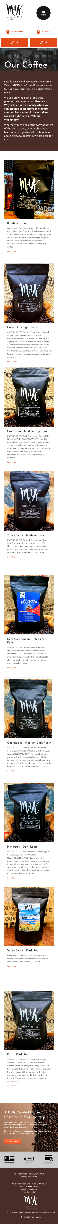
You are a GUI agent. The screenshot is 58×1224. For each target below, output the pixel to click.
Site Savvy (36, 1217)
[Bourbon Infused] (29, 189)
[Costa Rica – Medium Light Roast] (29, 397)
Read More (11, 251)
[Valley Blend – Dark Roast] (29, 916)
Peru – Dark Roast (19, 1054)
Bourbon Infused (17, 223)
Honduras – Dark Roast (22, 847)
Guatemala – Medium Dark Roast (29, 743)
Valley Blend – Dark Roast (24, 950)
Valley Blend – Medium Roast (26, 535)
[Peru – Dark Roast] (29, 1020)
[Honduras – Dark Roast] (29, 812)
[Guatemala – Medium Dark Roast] (29, 708)
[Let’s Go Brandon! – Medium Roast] (29, 604)
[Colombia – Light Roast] (29, 293)
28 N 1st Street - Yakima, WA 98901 (29, 1174)
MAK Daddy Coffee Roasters (27, 85)
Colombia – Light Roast (22, 327)
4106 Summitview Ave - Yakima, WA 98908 (29, 1183)
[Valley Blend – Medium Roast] (29, 501)
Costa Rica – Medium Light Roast (29, 431)
